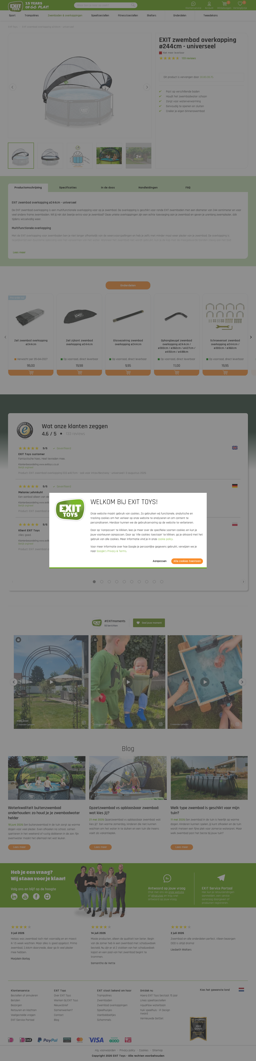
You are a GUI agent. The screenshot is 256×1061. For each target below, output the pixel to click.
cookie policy (165, 539)
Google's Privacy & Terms (111, 551)
